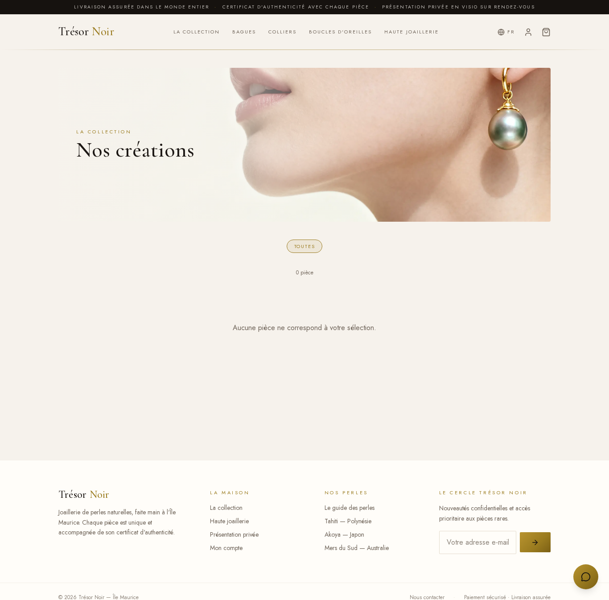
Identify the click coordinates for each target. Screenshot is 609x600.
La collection (196, 31)
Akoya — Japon (344, 534)
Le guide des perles (349, 507)
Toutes (304, 246)
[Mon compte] (528, 32)
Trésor (86, 32)
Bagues (244, 31)
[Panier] (546, 32)
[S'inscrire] (535, 542)
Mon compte (226, 547)
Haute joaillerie (411, 31)
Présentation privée (234, 534)
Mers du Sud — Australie (357, 547)
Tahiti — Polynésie (348, 521)
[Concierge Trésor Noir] (585, 576)
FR (511, 31)
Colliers (282, 31)
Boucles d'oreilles (340, 31)
